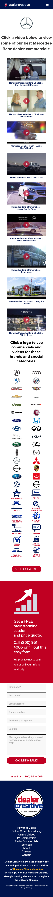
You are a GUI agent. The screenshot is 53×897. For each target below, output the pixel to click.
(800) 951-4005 (33, 776)
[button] (26, 69)
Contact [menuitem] (26, 854)
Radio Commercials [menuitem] (26, 841)
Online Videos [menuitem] (26, 834)
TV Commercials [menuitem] (26, 837)
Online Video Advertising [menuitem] (26, 831)
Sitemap (29, 888)
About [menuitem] (26, 848)
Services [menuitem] (26, 844)
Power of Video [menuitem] (26, 827)
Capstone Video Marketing (28, 869)
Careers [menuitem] (26, 851)
